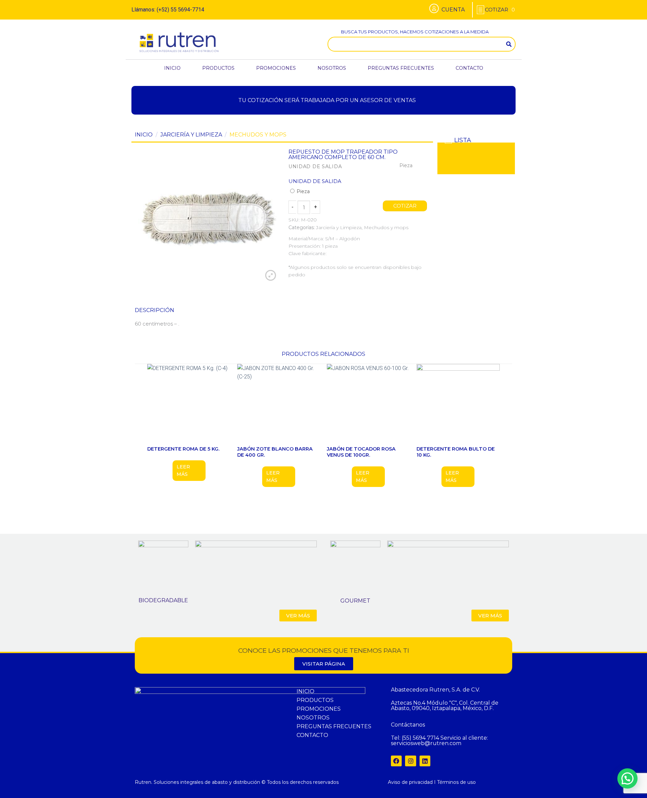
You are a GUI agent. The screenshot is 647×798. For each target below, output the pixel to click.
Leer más (183, 470)
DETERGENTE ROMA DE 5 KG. (183, 449)
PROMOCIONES (276, 68)
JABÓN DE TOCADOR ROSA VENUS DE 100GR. (361, 452)
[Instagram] (410, 761)
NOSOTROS (331, 68)
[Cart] (500, 10)
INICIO (172, 68)
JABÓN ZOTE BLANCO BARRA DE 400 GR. (275, 452)
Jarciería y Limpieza (191, 134)
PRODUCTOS (218, 68)
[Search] (509, 44)
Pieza (302, 191)
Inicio (144, 134)
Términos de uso (456, 782)
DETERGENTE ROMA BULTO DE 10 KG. (456, 452)
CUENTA (453, 9)
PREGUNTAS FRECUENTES (401, 68)
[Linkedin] (425, 761)
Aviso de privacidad (410, 782)
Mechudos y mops (257, 134)
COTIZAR (405, 206)
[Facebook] (396, 761)
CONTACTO (469, 68)
